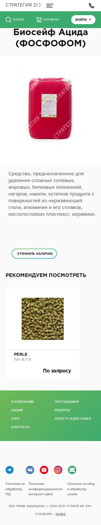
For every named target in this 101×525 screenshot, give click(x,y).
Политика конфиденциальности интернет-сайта (46, 489)
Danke (61, 514)
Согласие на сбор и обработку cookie (81, 489)
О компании (22, 401)
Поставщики (67, 401)
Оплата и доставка (72, 418)
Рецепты (62, 410)
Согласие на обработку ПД (15, 489)
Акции (17, 410)
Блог (15, 418)
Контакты (20, 427)
